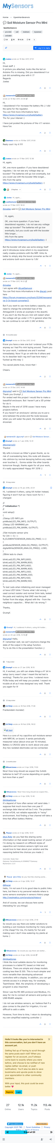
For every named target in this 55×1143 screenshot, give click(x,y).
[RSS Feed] (34, 39)
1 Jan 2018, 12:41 (26, 441)
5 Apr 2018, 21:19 (31, 920)
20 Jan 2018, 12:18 (17, 635)
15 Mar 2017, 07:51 (27, 59)
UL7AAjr (9, 706)
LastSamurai (11, 202)
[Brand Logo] (18, 6)
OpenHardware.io (10, 28)
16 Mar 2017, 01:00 (28, 140)
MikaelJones (11, 767)
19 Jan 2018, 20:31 (27, 488)
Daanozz (9, 140)
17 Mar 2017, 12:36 (27, 159)
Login (18, 1092)
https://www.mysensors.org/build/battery (23, 115)
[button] (3, 1139)
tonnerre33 (10, 96)
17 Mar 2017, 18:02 (17, 205)
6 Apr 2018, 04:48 (28, 955)
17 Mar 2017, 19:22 (17, 281)
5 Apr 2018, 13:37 (28, 881)
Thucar (9, 833)
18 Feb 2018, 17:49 (28, 706)
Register (9, 1092)
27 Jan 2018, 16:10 (27, 667)
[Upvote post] (40, 88)
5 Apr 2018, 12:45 (28, 796)
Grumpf (9, 340)
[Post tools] (50, 88)
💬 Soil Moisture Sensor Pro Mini (34, 209)
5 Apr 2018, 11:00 (31, 767)
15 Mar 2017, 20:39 (17, 99)
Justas (8, 59)
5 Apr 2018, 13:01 (26, 833)
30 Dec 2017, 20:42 (27, 340)
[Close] (49, 1039)
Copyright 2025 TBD (13, 1127)
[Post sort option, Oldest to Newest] (6, 47)
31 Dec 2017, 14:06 (17, 387)
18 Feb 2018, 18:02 (28, 724)
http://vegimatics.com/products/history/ (22, 897)
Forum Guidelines (33, 1127)
